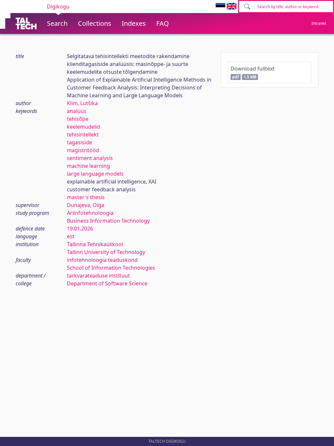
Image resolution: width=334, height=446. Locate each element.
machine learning (88, 165)
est (70, 236)
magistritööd (83, 150)
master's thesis (86, 197)
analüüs (76, 111)
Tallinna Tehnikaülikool (95, 244)
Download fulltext (253, 72)
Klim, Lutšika (82, 103)
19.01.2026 (80, 228)
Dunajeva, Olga (85, 205)
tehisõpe (77, 118)
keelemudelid (83, 126)
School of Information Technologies (111, 267)
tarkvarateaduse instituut (98, 275)
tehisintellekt (83, 134)
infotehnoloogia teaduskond (102, 259)
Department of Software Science (107, 283)
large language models (95, 173)
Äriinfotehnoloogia (90, 212)
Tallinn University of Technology (106, 252)
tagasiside (79, 142)
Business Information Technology (108, 220)
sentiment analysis (90, 158)
